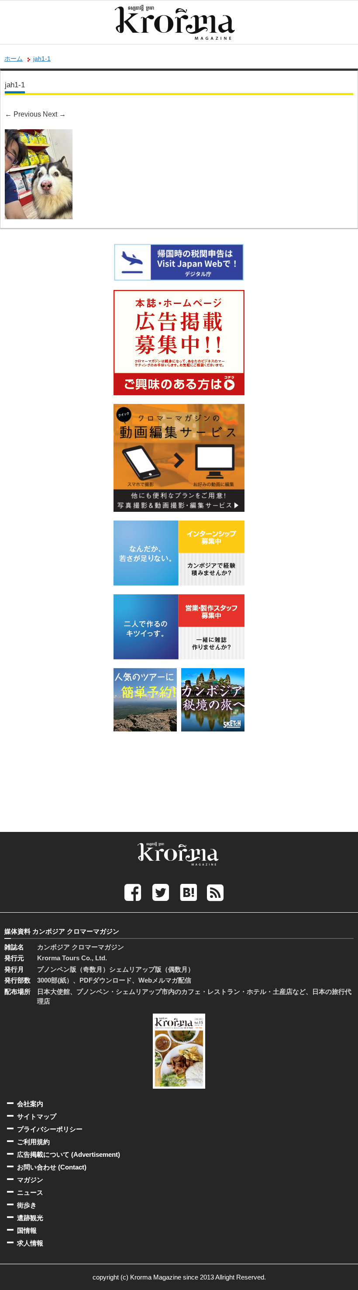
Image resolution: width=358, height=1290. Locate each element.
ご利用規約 (33, 1141)
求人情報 (30, 1243)
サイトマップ (36, 1116)
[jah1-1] (38, 135)
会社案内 (30, 1103)
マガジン (30, 1179)
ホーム (13, 58)
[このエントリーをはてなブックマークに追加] (188, 892)
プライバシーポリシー (50, 1129)
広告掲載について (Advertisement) (68, 1154)
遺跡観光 (30, 1217)
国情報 (27, 1230)
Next (54, 114)
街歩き (27, 1205)
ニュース (30, 1192)
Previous (23, 114)
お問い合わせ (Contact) (51, 1167)
